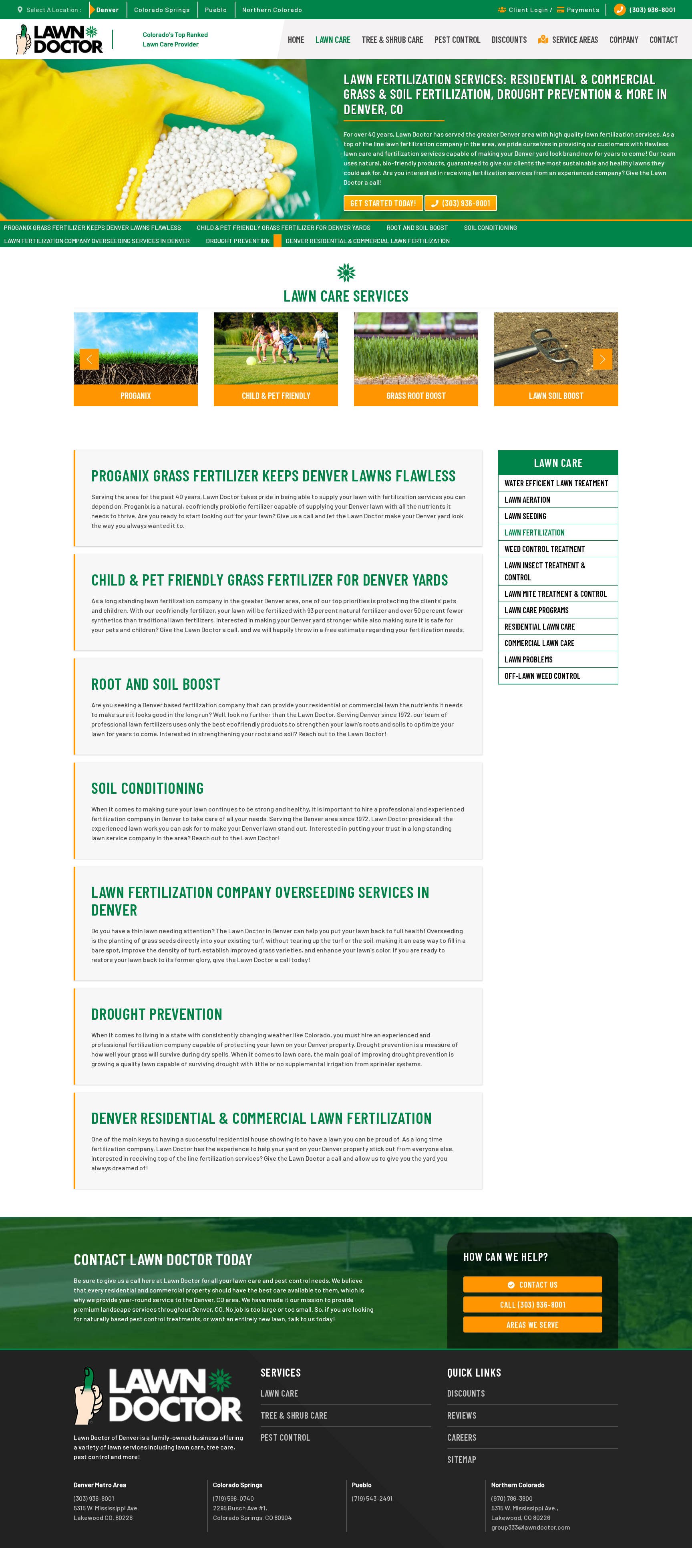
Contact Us (538, 1284)
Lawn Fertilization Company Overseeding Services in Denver (97, 240)
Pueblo (216, 9)
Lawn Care (333, 39)
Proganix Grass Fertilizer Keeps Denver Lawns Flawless (92, 227)
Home (296, 39)
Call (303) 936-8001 (532, 1304)
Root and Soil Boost (417, 227)
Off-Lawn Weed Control (543, 675)
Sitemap (461, 1459)
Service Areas (575, 39)
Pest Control (458, 39)
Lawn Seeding (525, 516)
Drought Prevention (238, 240)
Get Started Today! (383, 203)
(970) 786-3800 (512, 1498)
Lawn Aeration (528, 499)
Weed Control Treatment (545, 549)
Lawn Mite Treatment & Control (556, 593)
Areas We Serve (533, 1324)
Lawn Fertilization (535, 532)
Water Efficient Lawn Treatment (557, 483)
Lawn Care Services (346, 295)
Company (624, 39)
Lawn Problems (529, 659)
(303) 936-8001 (653, 9)
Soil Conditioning (490, 227)
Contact (664, 39)
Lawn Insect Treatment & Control (545, 571)
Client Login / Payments (554, 9)
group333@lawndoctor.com (530, 1527)
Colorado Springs (162, 9)
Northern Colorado (272, 9)
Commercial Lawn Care (540, 643)
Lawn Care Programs (537, 610)
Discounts (509, 39)
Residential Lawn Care (540, 626)
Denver (108, 9)
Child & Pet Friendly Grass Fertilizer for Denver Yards (283, 227)
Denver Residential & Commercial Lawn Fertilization (368, 240)
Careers (462, 1437)
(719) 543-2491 (372, 1498)
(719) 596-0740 (233, 1498)
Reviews (462, 1415)
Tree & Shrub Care (392, 39)
